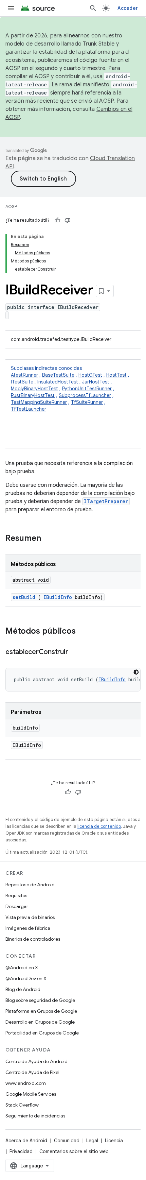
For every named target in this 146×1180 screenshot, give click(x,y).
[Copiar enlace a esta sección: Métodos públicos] (84, 632)
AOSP (11, 206)
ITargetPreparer (106, 501)
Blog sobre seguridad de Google (40, 1000)
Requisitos (16, 895)
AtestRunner (24, 375)
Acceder (127, 8)
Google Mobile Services (30, 1094)
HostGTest (90, 375)
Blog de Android (22, 989)
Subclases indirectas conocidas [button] (70, 388)
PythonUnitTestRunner (87, 389)
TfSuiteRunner (87, 402)
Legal (92, 1140)
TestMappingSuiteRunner (39, 402)
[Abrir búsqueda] (93, 8)
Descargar (16, 906)
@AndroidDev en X (26, 978)
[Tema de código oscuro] (136, 672)
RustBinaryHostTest (33, 395)
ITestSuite (22, 382)
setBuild (24, 597)
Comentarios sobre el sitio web (74, 1151)
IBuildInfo (57, 597)
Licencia (114, 1140)
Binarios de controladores (32, 939)
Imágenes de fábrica (27, 928)
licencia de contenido (99, 826)
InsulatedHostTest (57, 382)
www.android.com (25, 1083)
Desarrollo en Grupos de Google (40, 1022)
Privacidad (21, 1151)
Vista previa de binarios (30, 917)
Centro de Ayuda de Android (36, 1061)
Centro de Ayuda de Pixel (32, 1072)
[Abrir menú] (11, 8)
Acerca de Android (26, 1140)
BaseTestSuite (58, 375)
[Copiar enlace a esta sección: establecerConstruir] (74, 652)
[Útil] (57, 220)
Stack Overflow (22, 1105)
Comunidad (66, 1140)
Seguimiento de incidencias (35, 1116)
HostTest (116, 375)
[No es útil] (67, 220)
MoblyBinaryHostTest (34, 389)
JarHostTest (95, 382)
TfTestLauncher (28, 409)
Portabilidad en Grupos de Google (42, 1033)
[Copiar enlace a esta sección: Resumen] (50, 539)
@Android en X (21, 967)
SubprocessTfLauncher (85, 395)
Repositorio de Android (30, 885)
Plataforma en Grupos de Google (41, 1011)
